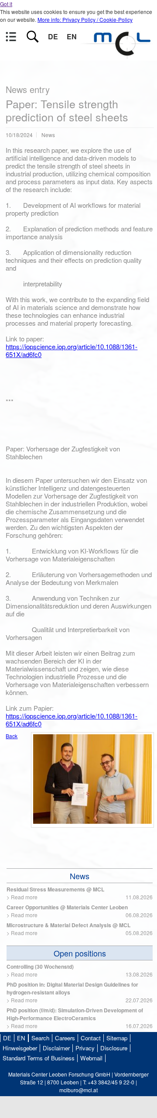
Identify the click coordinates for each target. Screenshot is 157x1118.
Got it (6, 3)
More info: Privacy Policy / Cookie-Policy (85, 19)
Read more (24, 897)
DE (53, 36)
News (79, 875)
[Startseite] (118, 54)
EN (72, 36)
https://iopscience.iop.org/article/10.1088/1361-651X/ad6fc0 (71, 350)
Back (11, 736)
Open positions (80, 953)
